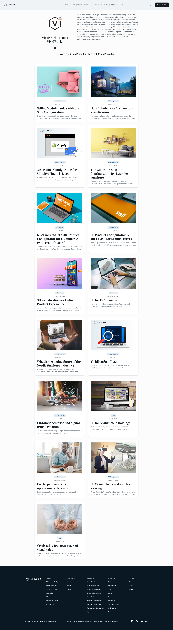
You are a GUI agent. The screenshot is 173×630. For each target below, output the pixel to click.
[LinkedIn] (132, 621)
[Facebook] (137, 621)
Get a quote (162, 5)
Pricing (107, 5)
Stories (114, 5)
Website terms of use (85, 621)
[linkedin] (55, 48)
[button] (67, 5)
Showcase (88, 5)
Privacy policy (72, 621)
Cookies (115, 621)
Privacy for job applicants (102, 621)
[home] (33, 4)
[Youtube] (141, 621)
